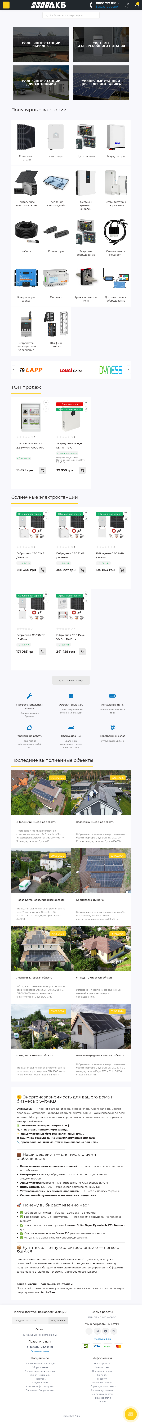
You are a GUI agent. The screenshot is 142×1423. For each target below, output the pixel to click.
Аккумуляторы (40, 1382)
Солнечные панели (39, 1375)
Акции (102, 1401)
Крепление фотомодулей (40, 1386)
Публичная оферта (102, 1382)
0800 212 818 (106, 3)
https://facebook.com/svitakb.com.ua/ (89, 1331)
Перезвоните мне (39, 1351)
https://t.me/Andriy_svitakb (105, 1331)
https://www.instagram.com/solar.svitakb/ (97, 1331)
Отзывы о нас (102, 1367)
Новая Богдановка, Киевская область (40, 899)
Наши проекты (102, 1363)
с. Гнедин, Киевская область (34, 1055)
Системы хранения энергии (40, 1371)
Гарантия (102, 1378)
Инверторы (40, 1378)
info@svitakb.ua (102, 1339)
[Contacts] (127, 5)
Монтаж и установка (102, 1390)
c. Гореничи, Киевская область (36, 822)
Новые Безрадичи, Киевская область (100, 1055)
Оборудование (40, 1367)
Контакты (102, 1375)
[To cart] (42, 470)
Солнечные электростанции (44, 497)
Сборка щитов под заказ (102, 1386)
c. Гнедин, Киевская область (94, 977)
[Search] (46, 15)
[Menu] (6, 5)
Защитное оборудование (40, 1390)
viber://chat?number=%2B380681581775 (113, 1331)
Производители (102, 1398)
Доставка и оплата (102, 1371)
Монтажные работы (102, 1394)
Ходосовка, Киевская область (95, 822)
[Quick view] (45, 402)
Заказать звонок (107, 6)
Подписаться (58, 1320)
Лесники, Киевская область (34, 977)
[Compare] (45, 409)
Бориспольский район (90, 899)
